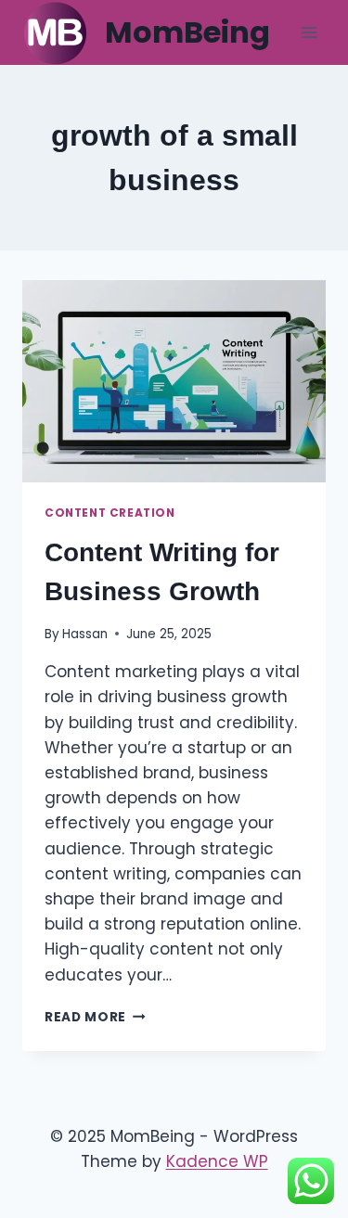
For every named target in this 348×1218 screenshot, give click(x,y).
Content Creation (110, 513)
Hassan (85, 634)
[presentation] (174, 381)
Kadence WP (217, 1161)
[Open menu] (308, 32)
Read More (95, 1017)
